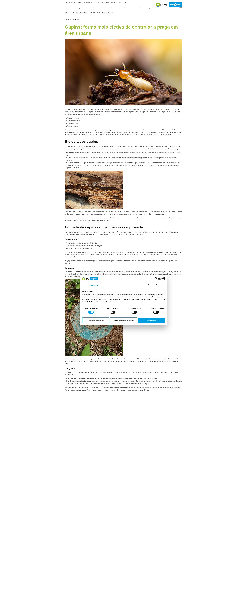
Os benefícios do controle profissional (79, 248)
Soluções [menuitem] (88, 8)
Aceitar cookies (151, 320)
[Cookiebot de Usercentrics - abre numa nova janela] (156, 278)
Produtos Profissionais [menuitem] (100, 8)
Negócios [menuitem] (80, 8)
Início (66, 13)
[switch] (112, 312)
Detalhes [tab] (123, 285)
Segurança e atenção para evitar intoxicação (81, 243)
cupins (76, 130)
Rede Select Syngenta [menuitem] (145, 8)
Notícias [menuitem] (126, 8)
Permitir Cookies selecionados (123, 320)
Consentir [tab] (94, 285)
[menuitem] (70, 8)
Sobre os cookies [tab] (152, 285)
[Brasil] (169, 4)
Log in (122, 2)
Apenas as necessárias (96, 320)
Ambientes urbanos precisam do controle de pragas (84, 246)
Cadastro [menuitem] (134, 8)
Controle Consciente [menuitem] (115, 8)
